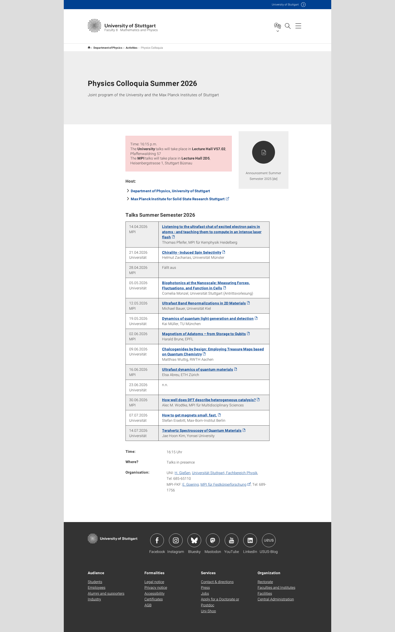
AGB (148, 605)
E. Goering (190, 484)
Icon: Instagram (176, 540)
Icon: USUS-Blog (269, 540)
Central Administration (276, 599)
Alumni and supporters (106, 593)
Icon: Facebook (157, 540)
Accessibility (154, 593)
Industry (94, 599)
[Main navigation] (298, 25)
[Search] (287, 25)
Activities (132, 47)
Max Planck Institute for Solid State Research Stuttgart (178, 198)
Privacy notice (155, 587)
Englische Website (89, 47)
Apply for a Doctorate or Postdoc (220, 602)
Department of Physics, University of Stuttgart (170, 190)
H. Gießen (182, 472)
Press (205, 587)
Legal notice (154, 581)
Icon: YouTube (231, 540)
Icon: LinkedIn (250, 540)
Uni (285, 4)
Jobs (205, 593)
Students (95, 581)
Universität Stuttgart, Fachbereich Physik (224, 472)
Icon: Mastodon (213, 540)
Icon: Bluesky (194, 540)
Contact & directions (217, 581)
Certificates (153, 599)
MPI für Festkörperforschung (223, 484)
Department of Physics (108, 47)
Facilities (265, 593)
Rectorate (265, 581)
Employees (96, 587)
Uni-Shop (208, 610)
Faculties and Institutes (276, 587)
